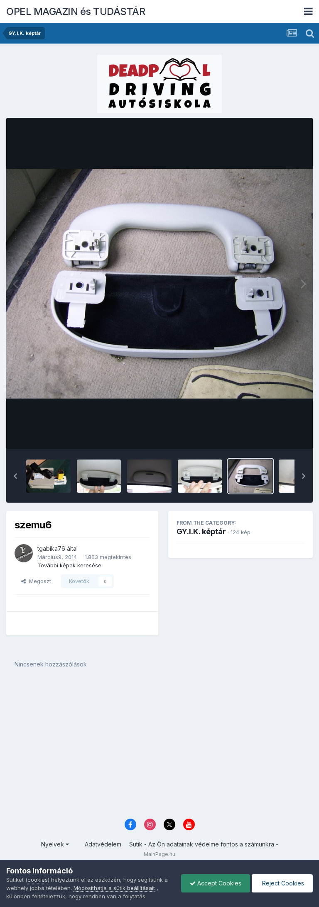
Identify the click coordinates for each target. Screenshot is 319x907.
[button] (15, 476)
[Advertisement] (159, 749)
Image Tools (278, 434)
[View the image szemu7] (200, 476)
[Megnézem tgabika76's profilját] (24, 553)
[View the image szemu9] (99, 476)
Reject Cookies (282, 883)
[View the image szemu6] (250, 476)
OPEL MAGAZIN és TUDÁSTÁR (75, 11)
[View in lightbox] (159, 284)
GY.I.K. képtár (201, 531)
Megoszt (38, 581)
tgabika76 (51, 548)
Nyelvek (53, 844)
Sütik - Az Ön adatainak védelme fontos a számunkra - (203, 844)
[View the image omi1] (48, 476)
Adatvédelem (103, 844)
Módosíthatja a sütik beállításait (114, 888)
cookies (37, 879)
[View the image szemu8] (149, 476)
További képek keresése (69, 565)
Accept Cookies (218, 883)
